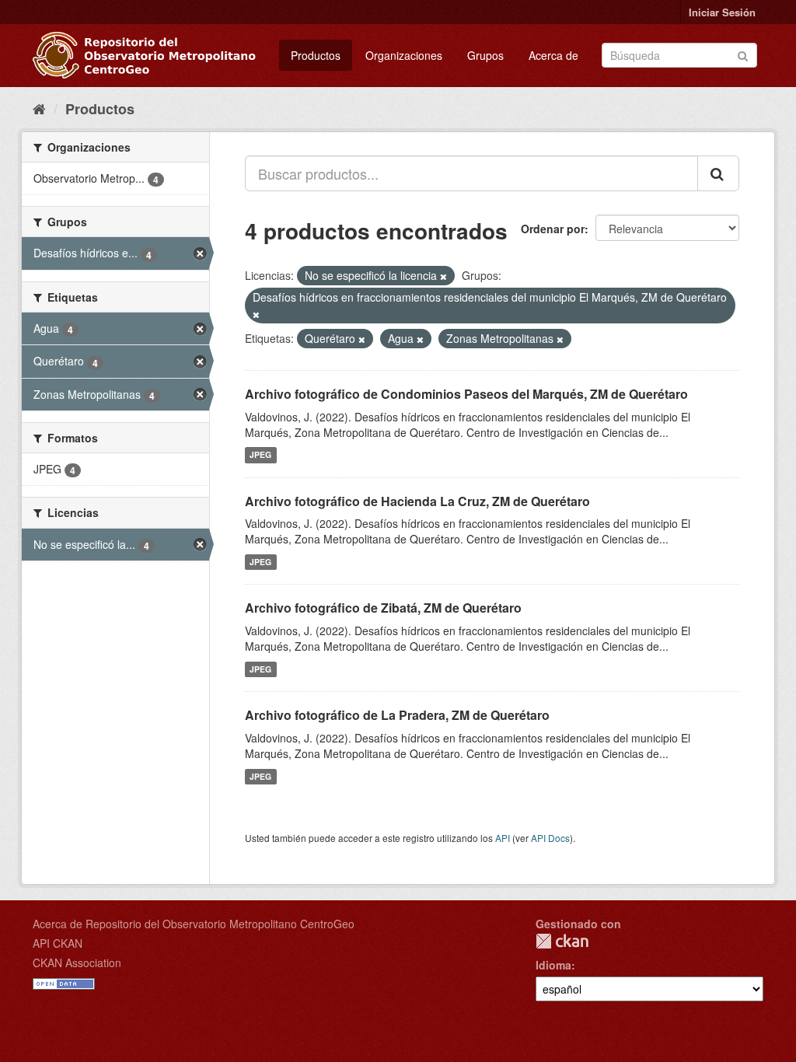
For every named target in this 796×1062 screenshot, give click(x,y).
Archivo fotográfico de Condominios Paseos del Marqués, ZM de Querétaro (466, 394)
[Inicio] (39, 108)
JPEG (260, 455)
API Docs (550, 837)
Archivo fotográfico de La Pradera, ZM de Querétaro (397, 715)
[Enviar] (742, 54)
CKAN (562, 941)
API (502, 837)
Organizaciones (403, 55)
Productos (315, 55)
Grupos (485, 55)
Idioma (553, 965)
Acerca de (553, 55)
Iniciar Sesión (722, 12)
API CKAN (57, 943)
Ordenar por (553, 228)
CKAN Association (77, 962)
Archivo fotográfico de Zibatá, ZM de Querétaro (383, 608)
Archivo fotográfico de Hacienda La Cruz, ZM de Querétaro (417, 501)
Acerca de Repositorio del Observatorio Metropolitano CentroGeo (193, 923)
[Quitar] (443, 276)
